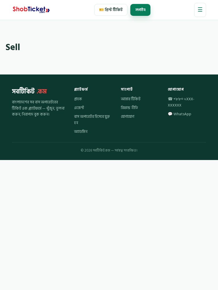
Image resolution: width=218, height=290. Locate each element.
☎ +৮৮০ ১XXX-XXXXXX (181, 102)
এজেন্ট (79, 108)
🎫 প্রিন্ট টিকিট (111, 10)
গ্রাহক (78, 99)
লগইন (140, 10)
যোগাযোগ (127, 117)
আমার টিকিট (131, 99)
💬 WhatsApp (179, 114)
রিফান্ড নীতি (129, 108)
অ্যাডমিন (80, 132)
